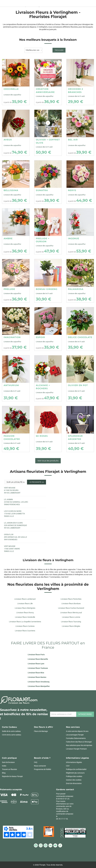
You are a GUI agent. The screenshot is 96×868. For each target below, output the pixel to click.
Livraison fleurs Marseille (38, 659)
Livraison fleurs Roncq (25, 613)
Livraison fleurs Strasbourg (38, 682)
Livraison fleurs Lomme (71, 617)
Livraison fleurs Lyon (36, 664)
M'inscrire (85, 714)
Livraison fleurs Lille (25, 604)
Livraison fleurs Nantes (37, 677)
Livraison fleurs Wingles (71, 626)
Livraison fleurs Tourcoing (71, 622)
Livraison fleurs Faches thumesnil (71, 608)
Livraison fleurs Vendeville (25, 617)
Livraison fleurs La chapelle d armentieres (25, 622)
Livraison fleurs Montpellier (39, 686)
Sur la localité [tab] (14, 482)
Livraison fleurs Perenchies (71, 599)
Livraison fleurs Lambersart (25, 599)
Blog (4, 773)
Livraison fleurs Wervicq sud (71, 613)
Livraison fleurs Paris (36, 655)
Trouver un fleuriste (9, 769)
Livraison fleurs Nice (36, 673)
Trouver (59, 50)
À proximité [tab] (36, 482)
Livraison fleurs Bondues (71, 604)
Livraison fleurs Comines (25, 626)
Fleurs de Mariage (41, 731)
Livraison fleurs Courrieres (25, 631)
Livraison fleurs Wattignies (25, 608)
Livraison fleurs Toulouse (38, 668)
